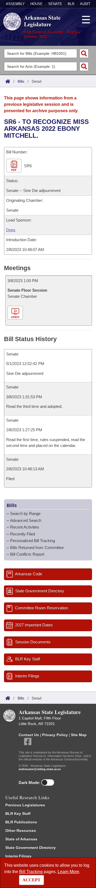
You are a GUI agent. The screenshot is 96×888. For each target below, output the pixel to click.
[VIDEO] (15, 313)
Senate (55, 4)
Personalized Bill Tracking (32, 540)
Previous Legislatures (25, 805)
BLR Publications (21, 822)
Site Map (79, 735)
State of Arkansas (21, 839)
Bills (21, 81)
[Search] (84, 53)
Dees (10, 230)
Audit (85, 4)
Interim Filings (18, 856)
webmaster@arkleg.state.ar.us (40, 769)
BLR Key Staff (18, 813)
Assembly (15, 4)
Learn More (68, 871)
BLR (71, 4)
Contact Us (29, 735)
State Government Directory (30, 847)
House (36, 4)
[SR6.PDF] (14, 166)
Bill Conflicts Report (27, 554)
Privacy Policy (55, 735)
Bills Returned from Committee (37, 547)
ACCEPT (31, 880)
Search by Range (25, 513)
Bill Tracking (31, 871)
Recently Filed (22, 534)
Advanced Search (25, 520)
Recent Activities (24, 527)
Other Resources (20, 830)
